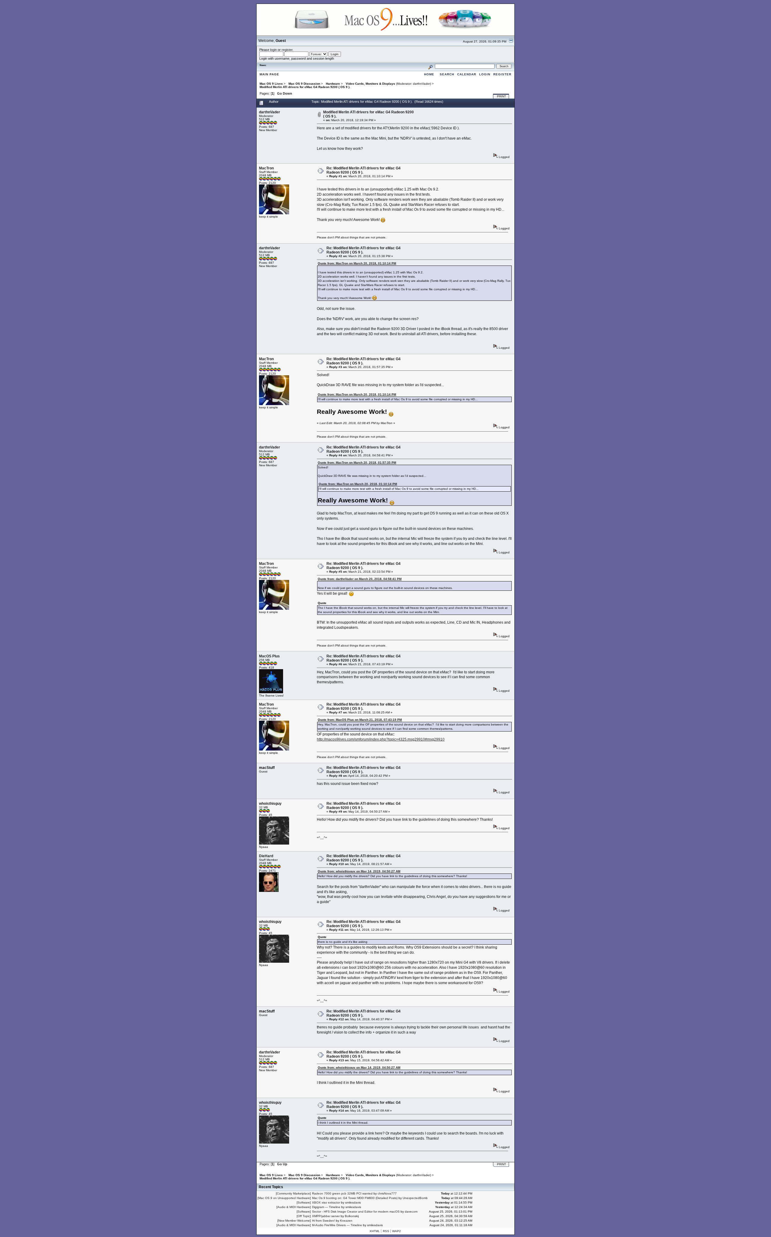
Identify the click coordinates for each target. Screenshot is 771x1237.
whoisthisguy (270, 803)
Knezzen (346, 1220)
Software (304, 1202)
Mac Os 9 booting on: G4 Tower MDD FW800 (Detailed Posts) (355, 1198)
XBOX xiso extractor (326, 1202)
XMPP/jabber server (326, 1216)
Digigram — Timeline (326, 1207)
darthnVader (421, 83)
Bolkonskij (352, 1216)
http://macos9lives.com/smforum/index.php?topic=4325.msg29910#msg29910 (381, 739)
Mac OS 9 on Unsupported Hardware (284, 1198)
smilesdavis (353, 1202)
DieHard (266, 856)
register (287, 50)
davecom (411, 1211)
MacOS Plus (269, 656)
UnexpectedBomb (415, 1198)
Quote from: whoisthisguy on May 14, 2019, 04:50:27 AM (359, 871)
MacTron (266, 168)
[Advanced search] (430, 66)
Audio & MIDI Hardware (293, 1207)
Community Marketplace (293, 1193)
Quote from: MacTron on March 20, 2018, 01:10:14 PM (357, 263)
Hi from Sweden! (323, 1220)
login (273, 50)
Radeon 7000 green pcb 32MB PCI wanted (342, 1193)
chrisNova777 (387, 1193)
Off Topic (304, 1216)
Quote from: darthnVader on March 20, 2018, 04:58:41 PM (359, 579)
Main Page (269, 74)
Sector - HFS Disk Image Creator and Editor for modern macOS (356, 1211)
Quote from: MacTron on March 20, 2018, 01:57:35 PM (357, 462)
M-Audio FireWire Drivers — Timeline (337, 1225)
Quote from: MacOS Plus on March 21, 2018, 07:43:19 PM (360, 719)
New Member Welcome (294, 1220)
